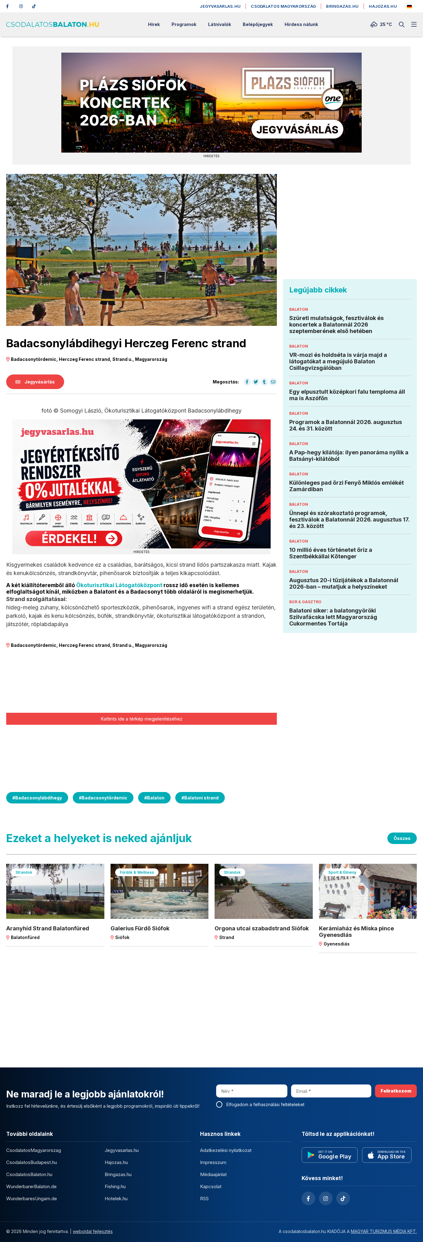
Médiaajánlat (213, 1174)
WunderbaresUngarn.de (31, 1198)
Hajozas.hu (383, 6)
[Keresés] (401, 24)
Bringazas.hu (342, 6)
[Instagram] (23, 6)
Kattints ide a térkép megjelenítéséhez (141, 718)
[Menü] (414, 24)
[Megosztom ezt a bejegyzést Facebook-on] (247, 382)
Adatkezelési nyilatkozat (225, 1150)
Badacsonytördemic (103, 797)
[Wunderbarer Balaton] (409, 6)
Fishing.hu (115, 1186)
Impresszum (213, 1162)
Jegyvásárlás (39, 381)
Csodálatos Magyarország (283, 6)
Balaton (154, 797)
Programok (184, 24)
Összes (402, 838)
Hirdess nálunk (301, 24)
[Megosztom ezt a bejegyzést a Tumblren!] (264, 382)
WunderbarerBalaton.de (31, 1186)
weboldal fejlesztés (93, 1231)
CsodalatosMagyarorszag (33, 1150)
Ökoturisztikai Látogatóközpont (119, 585)
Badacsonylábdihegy (37, 797)
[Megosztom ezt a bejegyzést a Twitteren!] (255, 382)
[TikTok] (36, 6)
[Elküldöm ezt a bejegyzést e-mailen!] (273, 382)
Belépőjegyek (258, 24)
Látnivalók (219, 24)
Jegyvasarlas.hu (220, 6)
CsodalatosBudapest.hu (31, 1162)
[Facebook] (10, 6)
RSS (204, 1198)
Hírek (154, 24)
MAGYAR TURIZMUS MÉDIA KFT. (384, 1231)
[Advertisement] (350, 226)
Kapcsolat (210, 1186)
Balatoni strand (200, 797)
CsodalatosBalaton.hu (29, 1174)
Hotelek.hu (116, 1198)
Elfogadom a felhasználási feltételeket (265, 1104)
